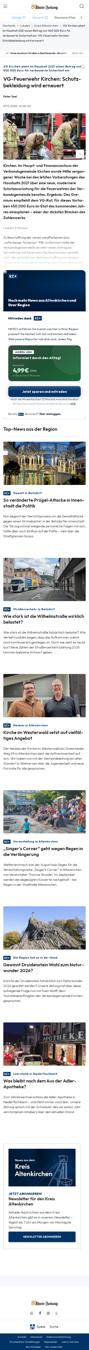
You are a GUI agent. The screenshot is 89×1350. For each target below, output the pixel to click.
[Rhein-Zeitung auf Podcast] (56, 1313)
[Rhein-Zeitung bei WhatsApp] (32, 1313)
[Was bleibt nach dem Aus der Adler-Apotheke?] (44, 1043)
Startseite (8, 26)
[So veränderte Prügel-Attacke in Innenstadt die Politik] (44, 463)
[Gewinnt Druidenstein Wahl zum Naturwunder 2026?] (44, 927)
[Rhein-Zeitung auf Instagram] (48, 1313)
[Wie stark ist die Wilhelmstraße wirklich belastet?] (44, 579)
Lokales (25, 26)
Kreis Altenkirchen (46, 26)
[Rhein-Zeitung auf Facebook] (40, 1313)
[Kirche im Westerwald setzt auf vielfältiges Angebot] (44, 695)
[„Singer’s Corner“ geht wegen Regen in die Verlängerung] (44, 811)
